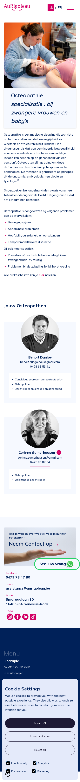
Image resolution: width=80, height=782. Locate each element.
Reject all (40, 750)
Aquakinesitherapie (17, 666)
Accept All (40, 723)
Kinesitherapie (13, 673)
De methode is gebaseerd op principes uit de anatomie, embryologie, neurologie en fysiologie (38, 176)
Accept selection (40, 736)
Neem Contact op (34, 543)
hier (41, 275)
